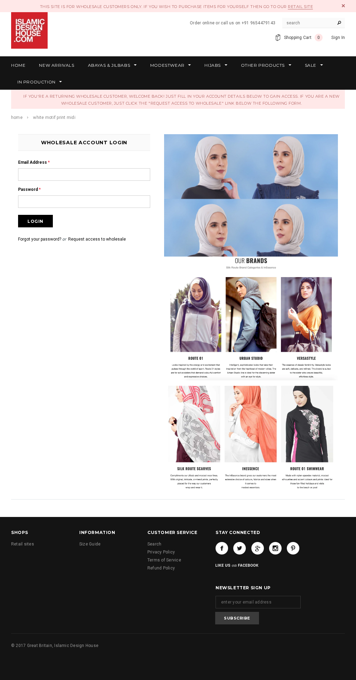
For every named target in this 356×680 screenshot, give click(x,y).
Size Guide (89, 544)
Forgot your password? (39, 239)
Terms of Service (164, 560)
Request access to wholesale (97, 239)
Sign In (338, 37)
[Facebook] (222, 548)
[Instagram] (275, 548)
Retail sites (22, 544)
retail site (300, 6)
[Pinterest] (293, 548)
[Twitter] (239, 548)
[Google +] (257, 548)
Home (17, 117)
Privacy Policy (161, 552)
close (343, 5)
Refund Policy (161, 568)
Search (154, 544)
